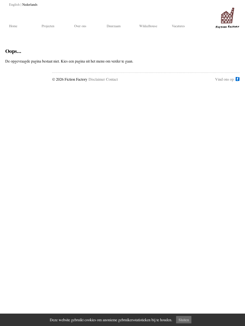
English (14, 4)
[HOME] (226, 16)
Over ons (80, 26)
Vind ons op (224, 79)
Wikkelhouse (148, 26)
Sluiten (183, 319)
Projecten (48, 26)
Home (13, 26)
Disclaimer (97, 79)
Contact (112, 79)
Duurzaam (114, 26)
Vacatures (178, 26)
